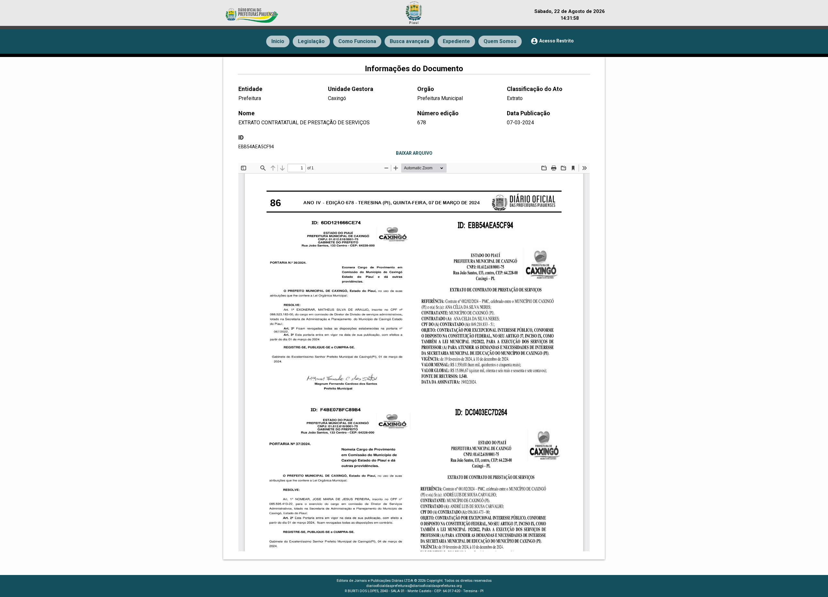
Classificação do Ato (534, 88)
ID (241, 137)
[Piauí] (414, 10)
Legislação (311, 41)
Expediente (456, 41)
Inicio (277, 41)
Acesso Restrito (552, 41)
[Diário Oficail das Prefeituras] (252, 12)
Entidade (250, 88)
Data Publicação (528, 113)
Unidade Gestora (350, 88)
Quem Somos (500, 41)
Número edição (438, 113)
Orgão (425, 88)
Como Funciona (357, 41)
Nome (246, 113)
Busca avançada (409, 41)
